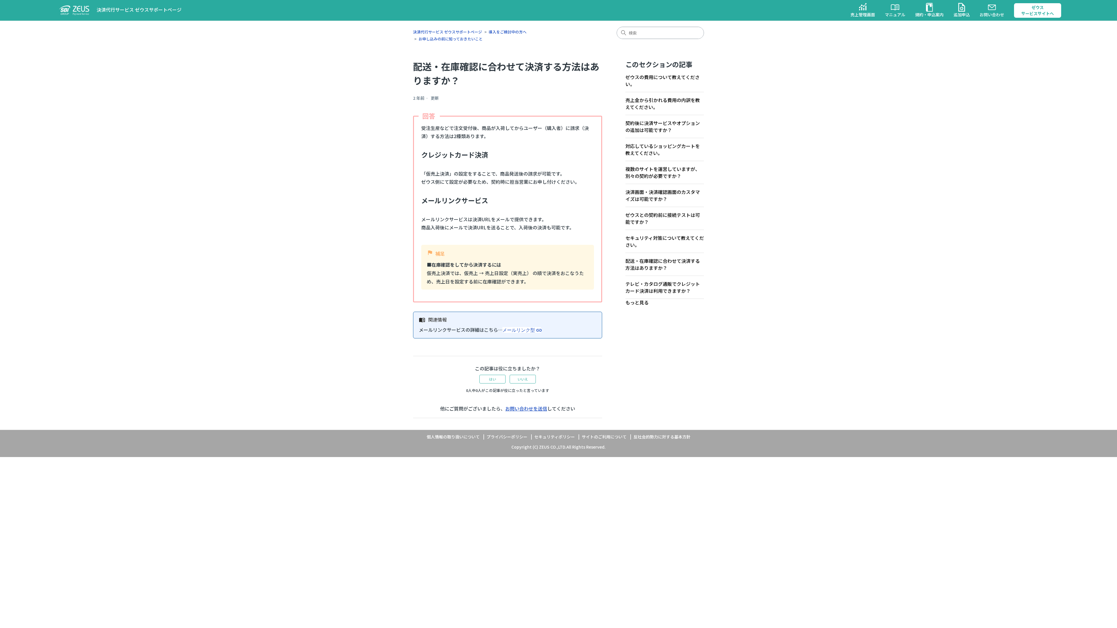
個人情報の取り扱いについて (453, 437)
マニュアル (895, 14)
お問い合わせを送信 (526, 408)
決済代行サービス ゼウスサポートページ (447, 32)
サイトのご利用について (604, 437)
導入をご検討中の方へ (508, 32)
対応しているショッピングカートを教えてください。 (662, 149)
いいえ (522, 379)
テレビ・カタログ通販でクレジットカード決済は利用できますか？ (662, 287)
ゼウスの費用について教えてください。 (662, 81)
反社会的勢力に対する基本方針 (662, 437)
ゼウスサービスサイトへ (1037, 10)
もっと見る (637, 302)
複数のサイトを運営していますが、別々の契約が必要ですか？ (662, 172)
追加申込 (962, 14)
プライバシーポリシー (507, 437)
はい (492, 379)
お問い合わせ (992, 14)
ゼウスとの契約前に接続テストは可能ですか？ (662, 218)
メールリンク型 (518, 330)
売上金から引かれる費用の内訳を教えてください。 (662, 103)
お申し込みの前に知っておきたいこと (451, 39)
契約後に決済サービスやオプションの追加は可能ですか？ (662, 126)
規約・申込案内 (929, 14)
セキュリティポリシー (554, 437)
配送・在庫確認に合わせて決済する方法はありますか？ (662, 264)
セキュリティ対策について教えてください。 (664, 241)
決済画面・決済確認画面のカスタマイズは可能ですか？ (662, 195)
